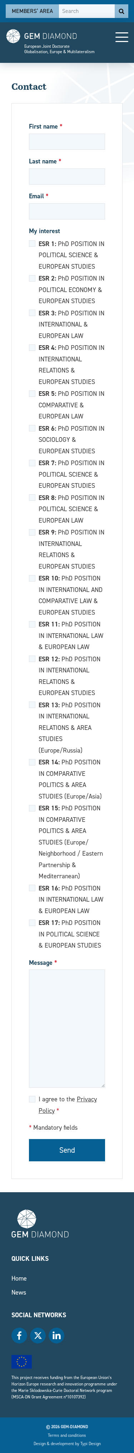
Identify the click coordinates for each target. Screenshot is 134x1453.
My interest (44, 231)
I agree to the (68, 1104)
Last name (45, 161)
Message (43, 962)
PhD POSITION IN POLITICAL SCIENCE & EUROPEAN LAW (71, 509)
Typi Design (90, 1443)
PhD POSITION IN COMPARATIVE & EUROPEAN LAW (71, 404)
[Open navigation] (121, 37)
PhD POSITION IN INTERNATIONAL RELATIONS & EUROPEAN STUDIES (71, 364)
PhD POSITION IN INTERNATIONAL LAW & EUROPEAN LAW (71, 635)
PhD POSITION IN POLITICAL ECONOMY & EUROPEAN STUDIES (71, 289)
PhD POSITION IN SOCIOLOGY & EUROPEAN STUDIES (71, 439)
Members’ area (32, 11)
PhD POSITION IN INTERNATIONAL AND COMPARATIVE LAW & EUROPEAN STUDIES (71, 595)
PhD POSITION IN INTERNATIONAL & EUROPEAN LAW (71, 324)
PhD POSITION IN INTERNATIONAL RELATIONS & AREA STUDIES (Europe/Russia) (69, 727)
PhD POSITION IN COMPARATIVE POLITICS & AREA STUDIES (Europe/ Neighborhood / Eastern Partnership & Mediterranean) (71, 842)
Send (67, 1150)
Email (39, 196)
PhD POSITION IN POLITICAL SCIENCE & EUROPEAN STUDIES (71, 255)
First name (46, 126)
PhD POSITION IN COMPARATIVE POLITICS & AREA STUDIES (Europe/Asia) (70, 779)
